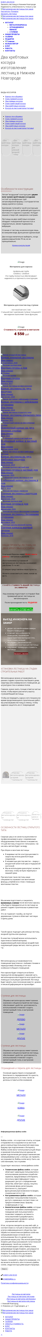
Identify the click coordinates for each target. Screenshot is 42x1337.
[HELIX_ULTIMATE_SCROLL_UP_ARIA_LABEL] (1, 1335)
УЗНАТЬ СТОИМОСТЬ (14, 1324)
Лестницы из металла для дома (21, 1296)
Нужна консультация (21, 245)
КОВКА (21, 1107)
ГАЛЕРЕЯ (9, 36)
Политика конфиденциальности (14, 1283)
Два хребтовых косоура (15, 106)
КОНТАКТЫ (10, 51)
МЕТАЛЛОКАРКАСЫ (18, 25)
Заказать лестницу (9, 14)
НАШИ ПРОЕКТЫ (12, 34)
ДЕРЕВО (21, 1019)
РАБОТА (8, 48)
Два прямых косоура (14, 101)
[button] (6, 147)
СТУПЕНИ (13, 32)
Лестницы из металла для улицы (21, 1301)
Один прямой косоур (14, 99)
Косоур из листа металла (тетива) (19, 108)
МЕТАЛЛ (21, 1028)
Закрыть (4, 1269)
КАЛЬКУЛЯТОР (11, 44)
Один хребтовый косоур (15, 103)
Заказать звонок (21, 653)
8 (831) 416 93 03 (7, 2)
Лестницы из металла (21, 1294)
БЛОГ (7, 46)
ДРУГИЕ (21, 1038)
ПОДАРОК (9, 39)
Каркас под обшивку (14, 96)
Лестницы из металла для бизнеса (21, 1299)
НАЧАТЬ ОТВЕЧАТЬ (21, 609)
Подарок (14, 11)
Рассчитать (5, 11)
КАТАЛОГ (9, 22)
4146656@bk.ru (9, 1279)
